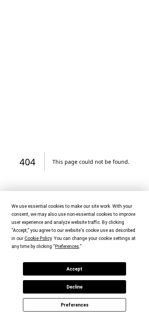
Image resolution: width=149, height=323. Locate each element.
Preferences (75, 305)
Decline (74, 287)
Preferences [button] (67, 246)
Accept (74, 269)
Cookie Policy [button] (38, 238)
